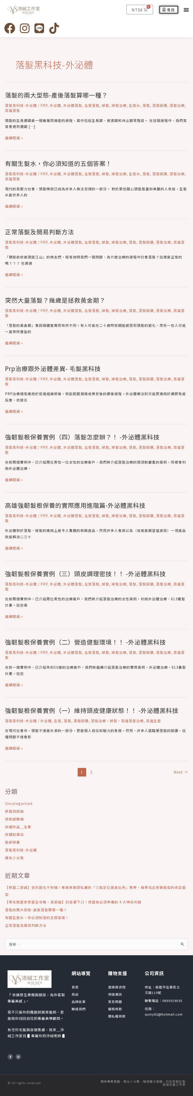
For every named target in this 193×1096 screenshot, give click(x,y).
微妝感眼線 (14, 818)
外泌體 (55, 105)
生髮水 (134, 105)
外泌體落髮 (72, 105)
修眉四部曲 (14, 811)
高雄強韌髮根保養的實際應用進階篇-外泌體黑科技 (75, 505)
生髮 (58, 720)
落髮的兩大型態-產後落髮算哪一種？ (56, 94)
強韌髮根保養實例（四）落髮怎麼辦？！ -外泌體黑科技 (82, 436)
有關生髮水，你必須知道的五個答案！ (58, 163)
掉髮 (105, 105)
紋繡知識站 (14, 834)
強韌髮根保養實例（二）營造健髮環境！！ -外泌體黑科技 (85, 641)
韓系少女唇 (14, 857)
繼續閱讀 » (14, 138)
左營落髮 (92, 105)
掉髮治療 (119, 105)
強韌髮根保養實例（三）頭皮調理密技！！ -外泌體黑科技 (85, 573)
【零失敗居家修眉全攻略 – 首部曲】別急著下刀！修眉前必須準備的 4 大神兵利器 (73, 901)
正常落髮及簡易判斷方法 (39, 231)
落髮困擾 (159, 105)
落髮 (146, 105)
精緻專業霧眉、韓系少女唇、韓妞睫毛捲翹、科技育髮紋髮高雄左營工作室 (143, 1082)
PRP (43, 105)
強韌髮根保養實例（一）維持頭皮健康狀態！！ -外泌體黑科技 (91, 710)
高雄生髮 (153, 720)
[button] (186, 10)
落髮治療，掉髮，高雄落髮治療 (117, 720)
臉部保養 (12, 842)
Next (181, 771)
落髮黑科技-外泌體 (21, 105)
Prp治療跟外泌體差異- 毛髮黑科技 (53, 368)
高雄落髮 (12, 110)
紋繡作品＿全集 (18, 826)
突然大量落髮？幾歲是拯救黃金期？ (55, 300)
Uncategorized (18, 803)
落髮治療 (177, 105)
